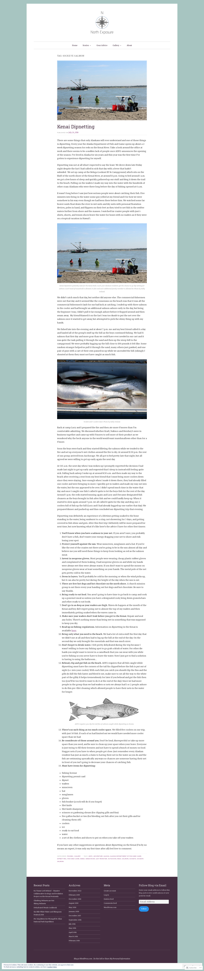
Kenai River (90, 859)
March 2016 (73, 937)
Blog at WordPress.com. (83, 959)
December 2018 (75, 899)
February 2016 (74, 941)
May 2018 (72, 907)
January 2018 (74, 912)
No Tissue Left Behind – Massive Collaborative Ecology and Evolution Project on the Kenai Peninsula (48, 894)
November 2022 (75, 891)
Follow (144, 909)
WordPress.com (110, 907)
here (74, 630)
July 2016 (72, 924)
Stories (86, 45)
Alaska (106, 856)
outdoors (112, 859)
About (129, 45)
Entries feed (109, 899)
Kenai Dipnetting (75, 126)
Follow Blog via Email (152, 885)
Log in (106, 895)
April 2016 (73, 932)
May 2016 (72, 928)
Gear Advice (101, 45)
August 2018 (73, 903)
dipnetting (62, 859)
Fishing (70, 856)
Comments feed (110, 903)
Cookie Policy (52, 967)
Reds (119, 859)
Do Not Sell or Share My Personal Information (111, 959)
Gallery (116, 45)
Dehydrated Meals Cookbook (45, 908)
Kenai (82, 859)
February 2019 (74, 895)
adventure (98, 856)
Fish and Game (73, 859)
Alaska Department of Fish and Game (125, 856)
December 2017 (75, 916)
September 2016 (75, 920)
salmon (125, 859)
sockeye (132, 859)
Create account (110, 891)
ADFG (91, 856)
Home (74, 45)
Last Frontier (101, 859)
